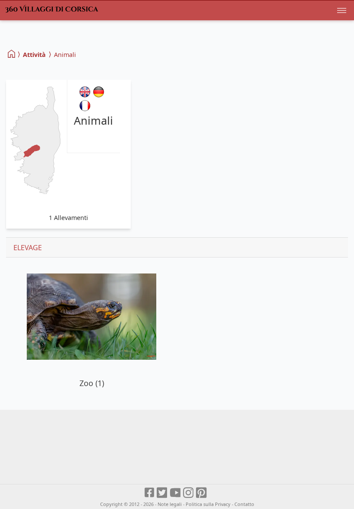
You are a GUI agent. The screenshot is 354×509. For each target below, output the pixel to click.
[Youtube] (175, 493)
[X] (162, 493)
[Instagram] (189, 493)
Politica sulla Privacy (208, 504)
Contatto (244, 504)
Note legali (170, 504)
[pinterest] (202, 493)
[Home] (12, 54)
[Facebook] (150, 493)
